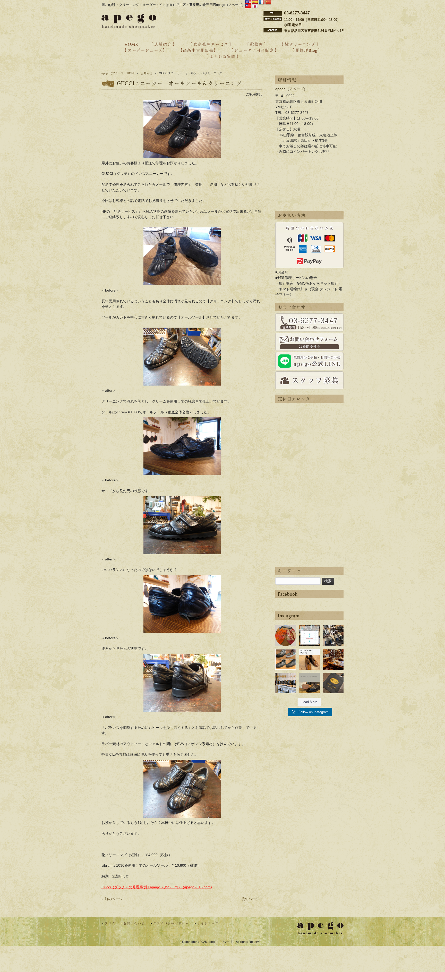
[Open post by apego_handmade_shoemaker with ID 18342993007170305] (333, 659)
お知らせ (146, 73)
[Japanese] (255, 6)
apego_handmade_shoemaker (285, 631)
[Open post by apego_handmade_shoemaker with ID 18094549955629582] (309, 635)
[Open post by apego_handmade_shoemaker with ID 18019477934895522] (333, 635)
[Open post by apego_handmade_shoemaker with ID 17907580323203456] (309, 683)
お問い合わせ (134, 923)
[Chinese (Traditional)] (248, 6)
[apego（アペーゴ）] (128, 26)
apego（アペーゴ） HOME (118, 73)
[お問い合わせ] (309, 322)
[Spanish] (255, 2)
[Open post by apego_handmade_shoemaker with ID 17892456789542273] (309, 659)
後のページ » (251, 899)
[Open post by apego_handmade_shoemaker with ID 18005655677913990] (285, 683)
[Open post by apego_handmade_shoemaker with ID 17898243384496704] (285, 659)
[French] (262, 2)
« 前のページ (112, 899)
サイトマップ (208, 923)
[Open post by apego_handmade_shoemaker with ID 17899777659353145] (285, 635)
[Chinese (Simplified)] (268, 2)
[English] (248, 2)
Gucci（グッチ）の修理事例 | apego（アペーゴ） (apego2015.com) (156, 887)
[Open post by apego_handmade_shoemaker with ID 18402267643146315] (333, 683)
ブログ (110, 923)
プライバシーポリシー (171, 923)
